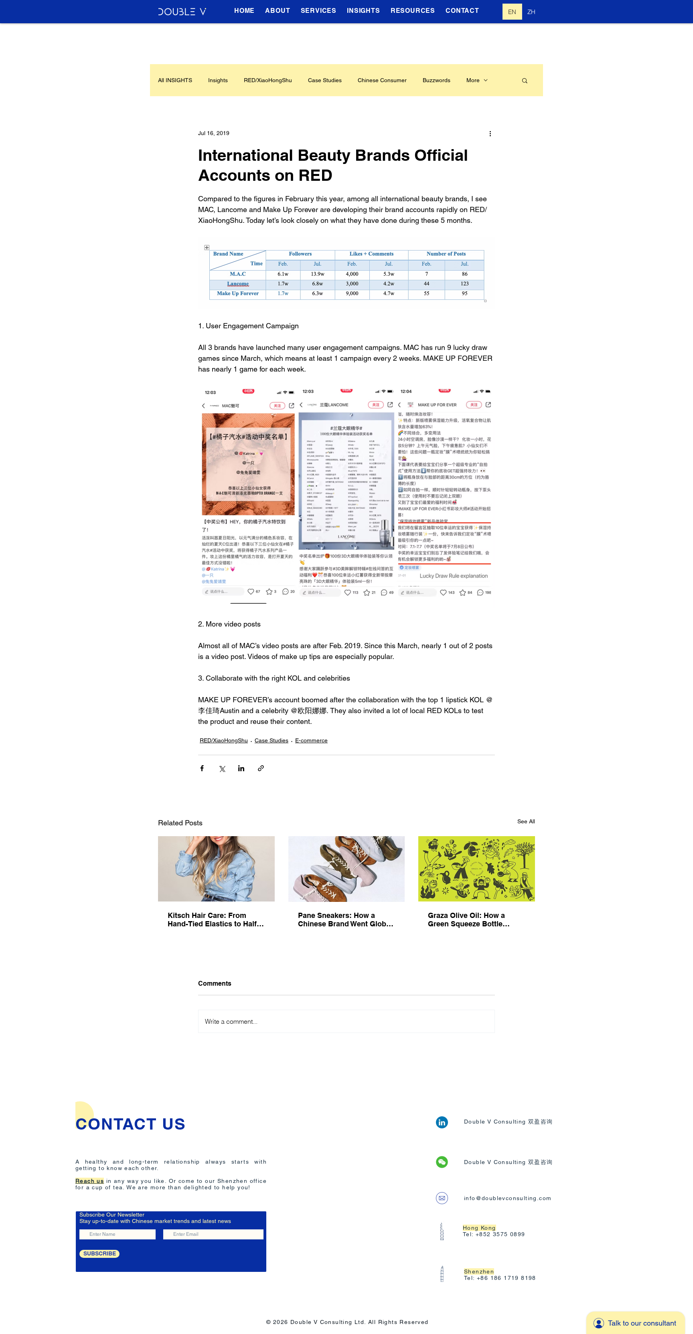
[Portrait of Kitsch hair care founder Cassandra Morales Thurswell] (216, 868)
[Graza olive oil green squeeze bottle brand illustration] (476, 868)
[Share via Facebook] (202, 768)
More (473, 80)
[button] (525, 80)
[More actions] (490, 133)
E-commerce (311, 740)
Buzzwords (436, 80)
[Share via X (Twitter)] (221, 768)
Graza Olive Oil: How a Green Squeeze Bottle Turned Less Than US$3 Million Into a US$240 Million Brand (476, 919)
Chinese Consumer (382, 80)
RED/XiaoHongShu (268, 80)
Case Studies (325, 80)
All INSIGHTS (175, 80)
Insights (218, 80)
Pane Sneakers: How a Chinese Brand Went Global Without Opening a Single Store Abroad (345, 919)
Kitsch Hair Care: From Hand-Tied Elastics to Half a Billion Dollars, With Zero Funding (215, 919)
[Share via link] (261, 768)
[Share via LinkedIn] (241, 768)
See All (526, 821)
